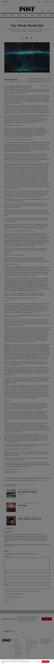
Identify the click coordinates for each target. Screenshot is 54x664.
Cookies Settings (38, 661)
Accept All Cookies (45, 661)
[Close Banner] (52, 661)
